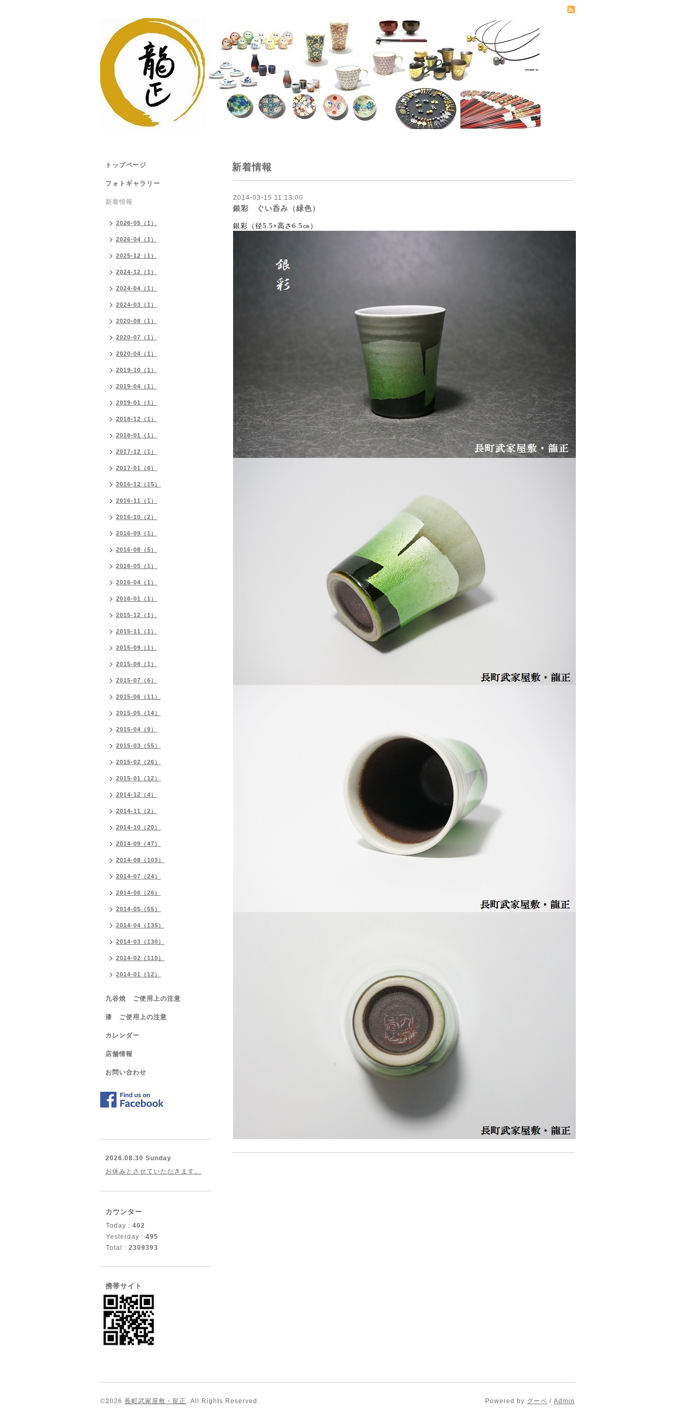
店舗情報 (119, 1053)
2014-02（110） (140, 958)
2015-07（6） (136, 680)
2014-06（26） (138, 892)
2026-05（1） (136, 223)
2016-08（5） (136, 549)
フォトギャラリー (132, 183)
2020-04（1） (136, 353)
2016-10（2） (136, 517)
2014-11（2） (136, 811)
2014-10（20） (138, 827)
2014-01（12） (138, 974)
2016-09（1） (136, 533)
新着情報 (119, 201)
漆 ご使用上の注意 (136, 1017)
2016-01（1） (136, 598)
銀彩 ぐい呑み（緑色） (276, 208)
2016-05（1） (136, 566)
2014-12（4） (136, 794)
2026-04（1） (136, 239)
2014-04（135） (140, 925)
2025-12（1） (136, 255)
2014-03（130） (140, 941)
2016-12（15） (138, 484)
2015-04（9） (136, 729)
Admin (564, 1401)
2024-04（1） (136, 288)
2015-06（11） (138, 696)
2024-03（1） (136, 304)
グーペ (537, 1401)
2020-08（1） (136, 321)
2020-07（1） (136, 337)
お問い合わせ (126, 1072)
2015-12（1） (136, 615)
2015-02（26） (138, 762)
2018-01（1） (136, 435)
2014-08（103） (140, 860)
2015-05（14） (138, 713)
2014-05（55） (138, 909)
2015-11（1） (136, 631)
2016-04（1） (136, 582)
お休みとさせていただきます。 (153, 1171)
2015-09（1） (136, 647)
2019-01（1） (136, 402)
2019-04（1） (136, 386)
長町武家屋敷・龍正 (155, 1401)
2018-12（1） (136, 419)
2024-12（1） (136, 272)
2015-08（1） (136, 664)
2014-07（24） (138, 876)
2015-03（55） (138, 745)
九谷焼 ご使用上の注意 (143, 998)
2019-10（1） (136, 370)
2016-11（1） (136, 500)
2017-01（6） (136, 468)
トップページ (126, 165)
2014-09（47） (138, 843)
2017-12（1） (136, 451)
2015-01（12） (138, 778)
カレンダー (122, 1035)
